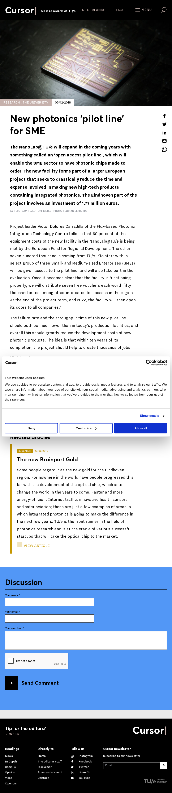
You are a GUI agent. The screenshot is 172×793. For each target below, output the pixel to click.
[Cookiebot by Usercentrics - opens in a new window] (148, 362)
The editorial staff (50, 761)
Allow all (140, 428)
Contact (43, 778)
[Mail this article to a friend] (164, 141)
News (9, 756)
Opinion (10, 772)
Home (42, 756)
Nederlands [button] (93, 10)
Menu (146, 10)
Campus (10, 767)
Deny (31, 428)
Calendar (11, 783)
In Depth (11, 761)
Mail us (13, 734)
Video (8, 778)
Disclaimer (45, 767)
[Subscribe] (163, 765)
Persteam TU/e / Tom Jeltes (32, 210)
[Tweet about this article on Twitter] (164, 124)
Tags (120, 10)
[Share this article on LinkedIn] (164, 132)
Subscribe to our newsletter (121, 756)
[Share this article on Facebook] (164, 116)
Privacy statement (50, 772)
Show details (149, 415)
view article (36, 546)
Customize (83, 428)
